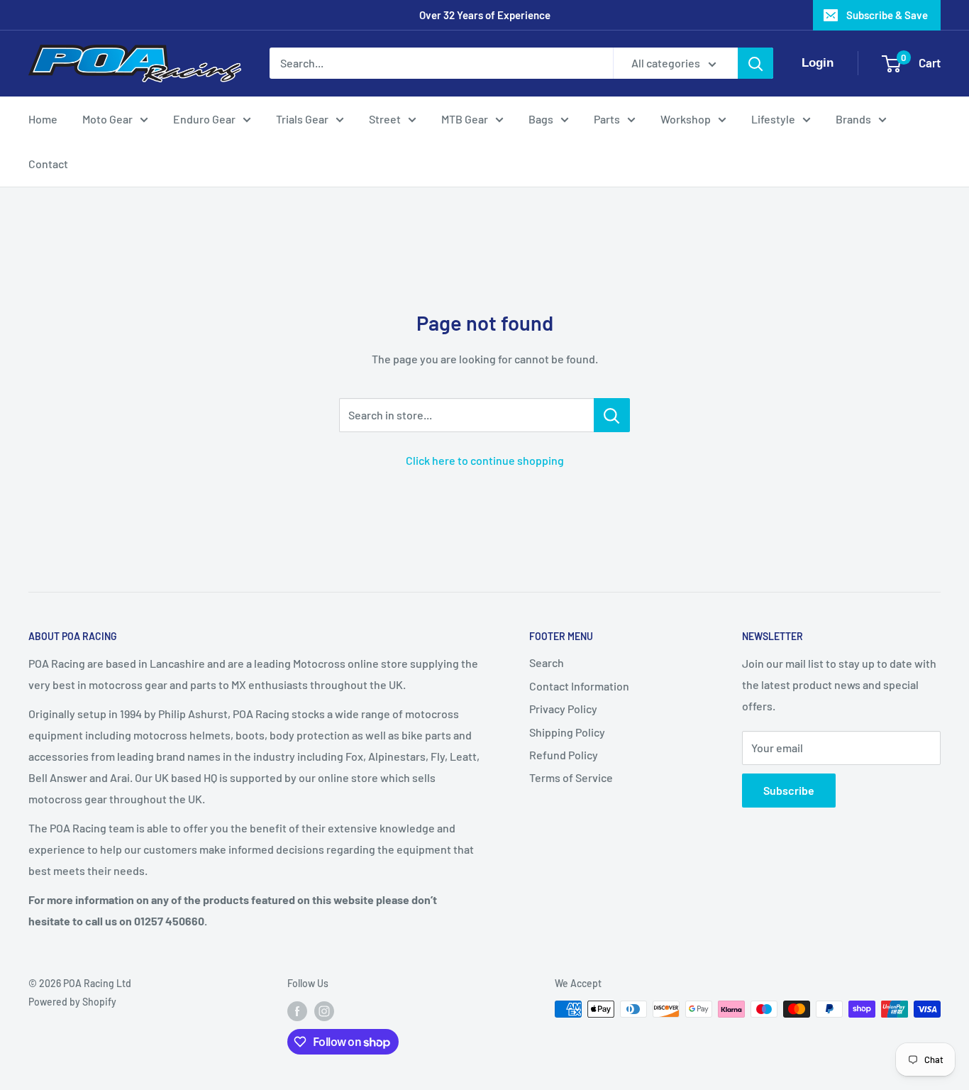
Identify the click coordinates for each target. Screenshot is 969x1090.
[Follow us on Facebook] (297, 1010)
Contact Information (579, 686)
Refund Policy (563, 754)
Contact (48, 163)
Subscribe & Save (887, 15)
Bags (540, 119)
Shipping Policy (567, 732)
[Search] (755, 63)
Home (42, 119)
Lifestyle (773, 119)
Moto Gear (107, 119)
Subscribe (788, 790)
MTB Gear (464, 119)
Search (546, 662)
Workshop (685, 119)
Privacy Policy (563, 708)
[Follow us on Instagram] (324, 1010)
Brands (853, 119)
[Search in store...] (612, 415)
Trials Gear (302, 119)
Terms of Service (571, 777)
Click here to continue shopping (485, 460)
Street (385, 119)
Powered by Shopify (72, 1002)
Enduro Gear (204, 119)
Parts (607, 119)
